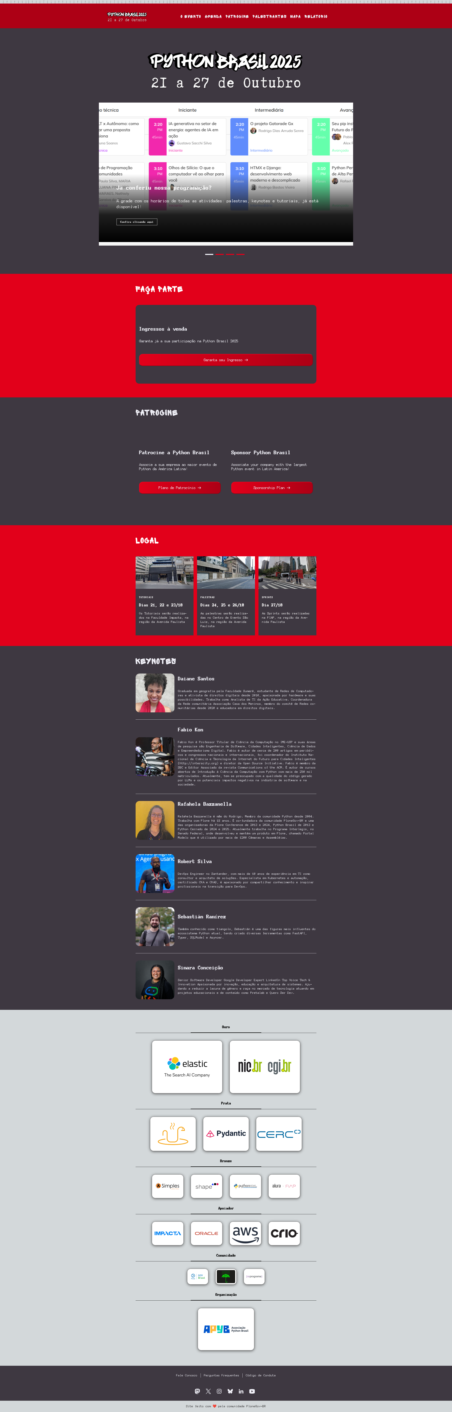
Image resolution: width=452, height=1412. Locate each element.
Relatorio (316, 16)
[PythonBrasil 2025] (127, 16)
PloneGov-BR (256, 1406)
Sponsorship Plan (269, 488)
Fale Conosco (186, 1375)
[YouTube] (252, 1391)
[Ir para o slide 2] (220, 254)
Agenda (213, 16)
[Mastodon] (197, 1391)
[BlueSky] (230, 1391)
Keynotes (156, 661)
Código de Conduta (261, 1375)
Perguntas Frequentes (221, 1375)
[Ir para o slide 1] (209, 254)
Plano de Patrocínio (177, 488)
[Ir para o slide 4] (240, 254)
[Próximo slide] (348, 174)
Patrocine (237, 16)
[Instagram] (219, 1391)
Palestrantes (270, 16)
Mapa (295, 16)
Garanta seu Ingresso (223, 360)
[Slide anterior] (103, 174)
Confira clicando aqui (137, 221)
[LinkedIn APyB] (241, 1391)
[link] (165, 593)
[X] (208, 1391)
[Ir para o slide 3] (230, 254)
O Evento (191, 16)
